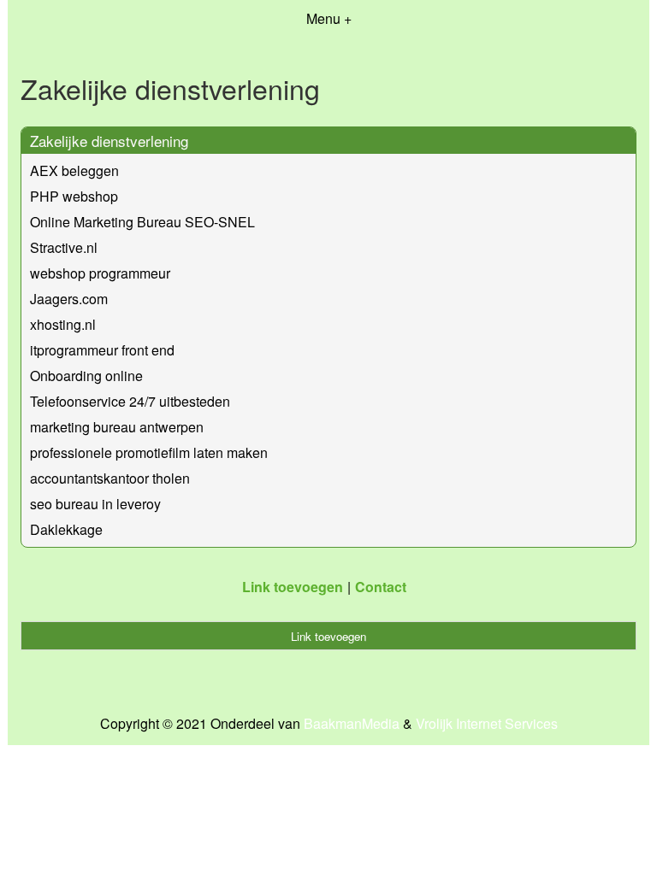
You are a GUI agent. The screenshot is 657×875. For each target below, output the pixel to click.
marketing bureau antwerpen (117, 427)
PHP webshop (74, 196)
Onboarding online (86, 375)
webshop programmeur (100, 273)
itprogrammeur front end (102, 350)
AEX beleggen (74, 170)
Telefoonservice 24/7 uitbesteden (130, 401)
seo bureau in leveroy (95, 504)
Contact (380, 586)
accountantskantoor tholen (110, 478)
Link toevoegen (292, 586)
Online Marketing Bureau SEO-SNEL (142, 222)
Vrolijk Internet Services (487, 723)
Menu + (329, 18)
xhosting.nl (63, 324)
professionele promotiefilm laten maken (149, 452)
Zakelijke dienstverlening (109, 140)
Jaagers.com (69, 298)
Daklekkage (66, 529)
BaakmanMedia (352, 723)
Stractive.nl (64, 247)
